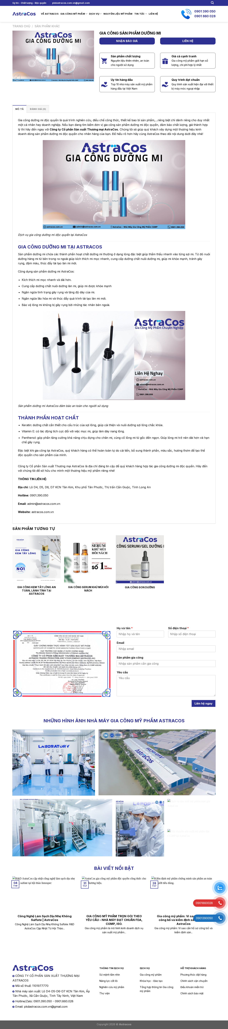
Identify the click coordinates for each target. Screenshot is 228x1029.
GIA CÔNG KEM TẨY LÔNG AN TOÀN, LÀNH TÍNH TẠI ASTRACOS (36, 590)
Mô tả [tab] (19, 109)
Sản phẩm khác (47, 26)
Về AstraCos (50, 13)
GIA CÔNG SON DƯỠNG (140, 587)
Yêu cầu (122, 672)
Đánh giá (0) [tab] (38, 109)
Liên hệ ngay (204, 703)
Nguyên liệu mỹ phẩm (118, 13)
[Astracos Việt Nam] (24, 13)
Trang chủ (21, 26)
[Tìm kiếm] (212, 3)
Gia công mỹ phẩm (72, 13)
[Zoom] (17, 77)
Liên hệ (153, 13)
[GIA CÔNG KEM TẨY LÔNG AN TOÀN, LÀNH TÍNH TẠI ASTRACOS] (36, 559)
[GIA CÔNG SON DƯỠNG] (140, 559)
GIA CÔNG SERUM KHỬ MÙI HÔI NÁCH (88, 589)
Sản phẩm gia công (130, 657)
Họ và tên (125, 628)
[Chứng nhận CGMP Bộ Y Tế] (61, 663)
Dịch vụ (94, 13)
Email (120, 643)
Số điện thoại (178, 628)
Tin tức (139, 13)
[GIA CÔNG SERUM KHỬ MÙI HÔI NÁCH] (88, 559)
